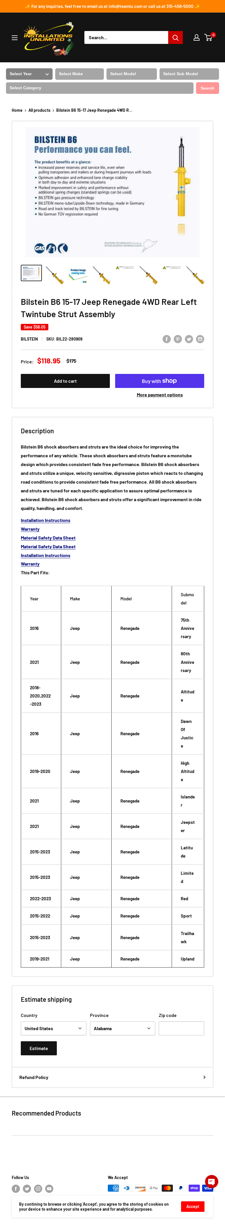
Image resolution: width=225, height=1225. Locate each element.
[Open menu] (15, 37)
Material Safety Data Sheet (48, 537)
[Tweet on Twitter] (189, 338)
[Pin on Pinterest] (178, 338)
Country (29, 1015)
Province (99, 1015)
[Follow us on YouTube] (49, 1189)
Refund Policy (33, 1077)
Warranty (30, 529)
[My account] (197, 37)
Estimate (39, 1048)
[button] (211, 1181)
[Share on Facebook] (167, 338)
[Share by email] (200, 338)
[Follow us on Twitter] (27, 1189)
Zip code (168, 1015)
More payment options (160, 394)
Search (207, 88)
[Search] (175, 37)
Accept (192, 1206)
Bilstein (29, 338)
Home (17, 110)
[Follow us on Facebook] (16, 1189)
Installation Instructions (45, 520)
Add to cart (65, 381)
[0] (208, 37)
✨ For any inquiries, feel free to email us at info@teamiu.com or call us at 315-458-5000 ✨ (112, 6)
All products (39, 110)
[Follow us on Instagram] (38, 1189)
